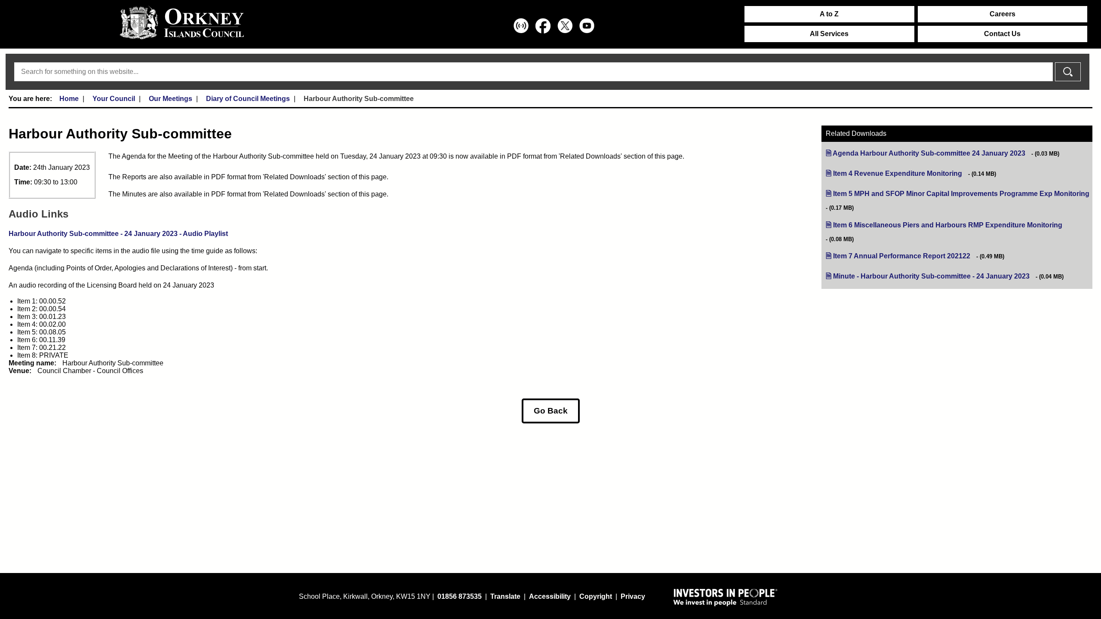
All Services (829, 33)
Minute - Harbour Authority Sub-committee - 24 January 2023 (931, 276)
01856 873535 (459, 596)
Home (69, 98)
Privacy (633, 596)
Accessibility (550, 596)
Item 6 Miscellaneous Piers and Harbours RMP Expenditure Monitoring (947, 225)
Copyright (595, 596)
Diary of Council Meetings (248, 98)
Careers (1002, 14)
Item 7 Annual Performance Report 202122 (901, 256)
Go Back (551, 410)
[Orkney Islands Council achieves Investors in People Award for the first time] (725, 597)
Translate (505, 596)
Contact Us (1002, 33)
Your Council (113, 98)
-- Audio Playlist (118, 233)
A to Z (829, 14)
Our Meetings (170, 98)
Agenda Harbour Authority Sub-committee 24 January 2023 (929, 153)
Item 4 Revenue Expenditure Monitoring (897, 173)
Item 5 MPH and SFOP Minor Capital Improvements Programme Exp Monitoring (961, 193)
